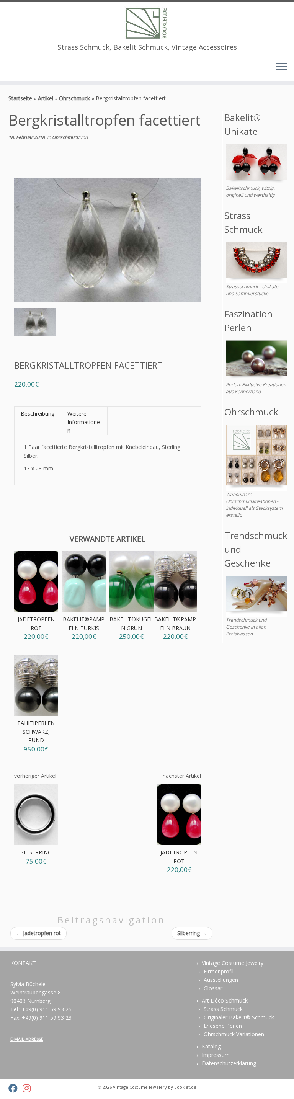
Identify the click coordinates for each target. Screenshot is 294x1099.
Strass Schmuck (223, 1008)
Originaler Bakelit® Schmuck (239, 1017)
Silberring (192, 933)
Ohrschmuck (74, 98)
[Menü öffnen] (281, 67)
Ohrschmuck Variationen (234, 1034)
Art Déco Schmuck (225, 1000)
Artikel (45, 98)
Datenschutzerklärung (229, 1063)
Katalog (211, 1046)
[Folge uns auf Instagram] (29, 1088)
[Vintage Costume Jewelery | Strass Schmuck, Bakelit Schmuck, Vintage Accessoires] (147, 22)
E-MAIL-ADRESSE (26, 1039)
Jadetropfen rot (38, 933)
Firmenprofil (219, 971)
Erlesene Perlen (223, 1025)
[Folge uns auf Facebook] (15, 1088)
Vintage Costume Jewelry (232, 963)
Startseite (20, 98)
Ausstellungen (221, 979)
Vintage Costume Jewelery (140, 1087)
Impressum (216, 1054)
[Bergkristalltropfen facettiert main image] (35, 323)
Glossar (213, 988)
